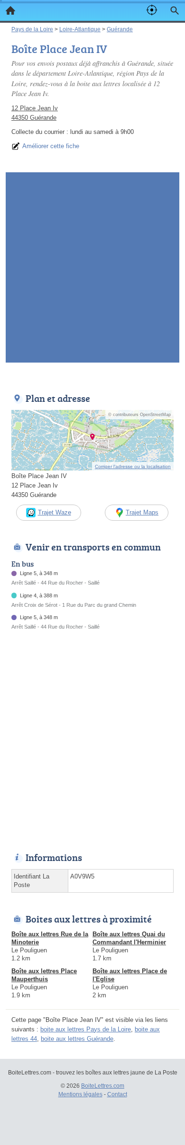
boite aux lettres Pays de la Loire (85, 1029)
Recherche (174, 10)
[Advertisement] (92, 270)
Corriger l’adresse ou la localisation (133, 466)
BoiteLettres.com (102, 1086)
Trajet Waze (54, 512)
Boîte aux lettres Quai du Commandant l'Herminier (129, 938)
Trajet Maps (142, 512)
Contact (117, 1094)
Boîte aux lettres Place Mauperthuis (44, 975)
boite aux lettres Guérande (77, 1038)
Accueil (10, 10)
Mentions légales (80, 1094)
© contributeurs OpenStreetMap (139, 414)
